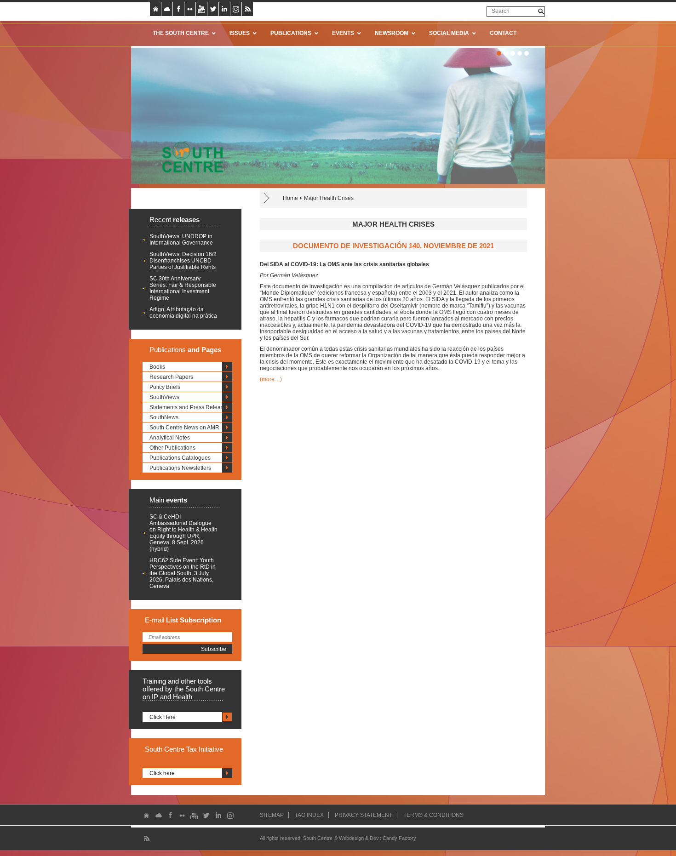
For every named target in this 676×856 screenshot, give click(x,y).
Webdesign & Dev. (359, 838)
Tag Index (309, 815)
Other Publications (172, 448)
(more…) (271, 379)
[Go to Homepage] (189, 157)
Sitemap (272, 815)
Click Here (162, 717)
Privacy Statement (363, 815)
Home (290, 198)
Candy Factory (399, 838)
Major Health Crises (329, 198)
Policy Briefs (164, 387)
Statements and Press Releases (189, 407)
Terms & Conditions (433, 815)
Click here (162, 773)
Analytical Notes (169, 437)
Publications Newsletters (180, 468)
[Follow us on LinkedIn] (224, 9)
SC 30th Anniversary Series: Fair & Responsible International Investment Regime (182, 288)
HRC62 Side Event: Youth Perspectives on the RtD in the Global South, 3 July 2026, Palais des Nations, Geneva (182, 573)
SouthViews (164, 397)
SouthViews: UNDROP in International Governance (181, 239)
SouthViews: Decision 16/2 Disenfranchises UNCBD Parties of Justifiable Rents (183, 260)
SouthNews (163, 417)
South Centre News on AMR (184, 427)
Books (157, 367)
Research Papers (171, 377)
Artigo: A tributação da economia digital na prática (183, 312)
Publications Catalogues (180, 458)
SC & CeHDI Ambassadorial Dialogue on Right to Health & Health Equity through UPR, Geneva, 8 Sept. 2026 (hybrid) (183, 533)
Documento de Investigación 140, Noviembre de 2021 (393, 246)
